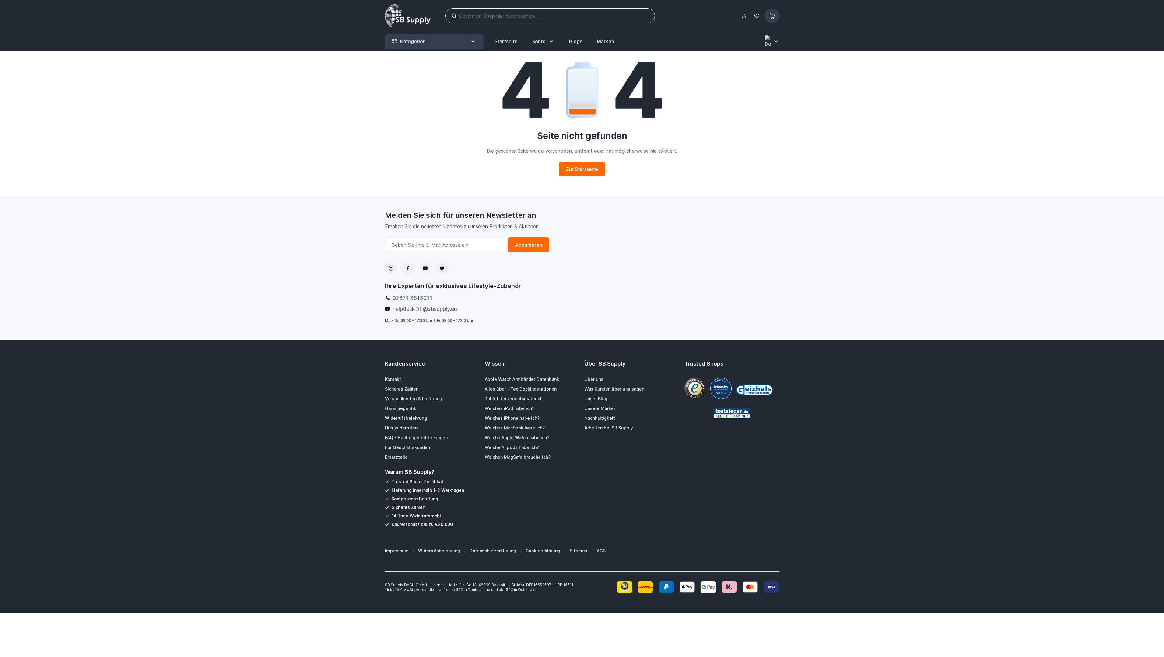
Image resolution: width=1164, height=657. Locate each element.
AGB (601, 550)
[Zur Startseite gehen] (408, 16)
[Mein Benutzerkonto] (744, 16)
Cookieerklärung (543, 550)
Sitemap (578, 550)
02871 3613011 (412, 298)
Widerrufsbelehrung (439, 550)
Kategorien (413, 41)
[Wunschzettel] (757, 16)
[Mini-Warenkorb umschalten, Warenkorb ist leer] (772, 16)
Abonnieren (528, 245)
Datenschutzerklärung (493, 550)
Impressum (397, 550)
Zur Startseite (582, 169)
